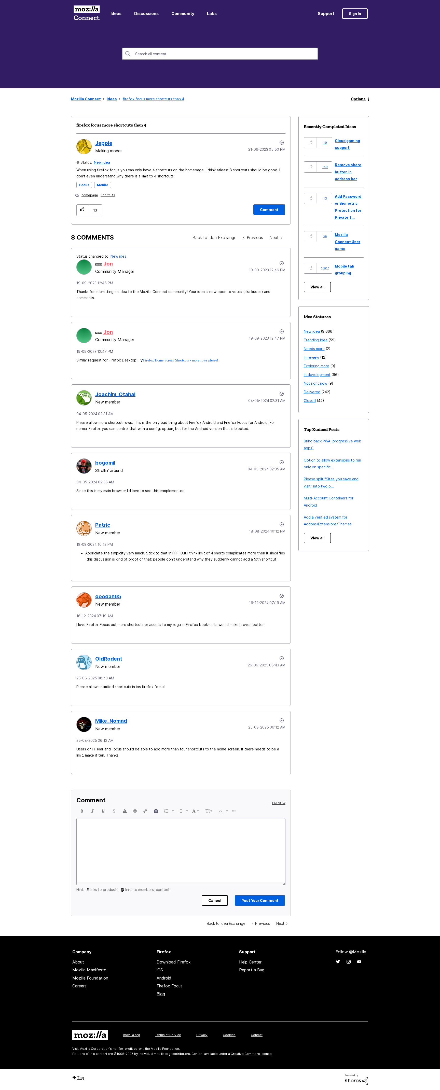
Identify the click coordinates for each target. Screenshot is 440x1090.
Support (326, 13)
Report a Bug (251, 969)
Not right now (315, 383)
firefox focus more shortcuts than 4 (111, 125)
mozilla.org (131, 1035)
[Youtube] (359, 961)
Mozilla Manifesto (89, 969)
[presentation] (82, 811)
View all (317, 287)
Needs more (314, 348)
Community (182, 13)
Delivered (312, 392)
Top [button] (80, 1077)
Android (164, 978)
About (78, 962)
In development (317, 374)
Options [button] (358, 99)
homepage (89, 195)
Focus (84, 185)
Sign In (355, 13)
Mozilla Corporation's (95, 1049)
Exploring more (316, 366)
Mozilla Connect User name (347, 241)
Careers (79, 985)
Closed (310, 400)
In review (311, 357)
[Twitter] (338, 961)
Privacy (202, 1035)
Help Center (250, 962)
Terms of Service (168, 1035)
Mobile (102, 185)
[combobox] (220, 54)
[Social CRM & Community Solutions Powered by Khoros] (356, 1079)
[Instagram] (348, 961)
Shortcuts (108, 195)
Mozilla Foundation (90, 978)
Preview (278, 803)
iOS (160, 969)
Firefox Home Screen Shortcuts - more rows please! (180, 360)
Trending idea (315, 340)
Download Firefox (174, 962)
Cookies (229, 1035)
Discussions (146, 13)
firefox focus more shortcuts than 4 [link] (153, 99)
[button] (82, 210)
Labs (212, 13)
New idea (102, 162)
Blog (161, 993)
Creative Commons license (251, 1054)
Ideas (116, 13)
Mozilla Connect (86, 13)
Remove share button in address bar (348, 172)
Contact (257, 1035)
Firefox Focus (170, 985)
